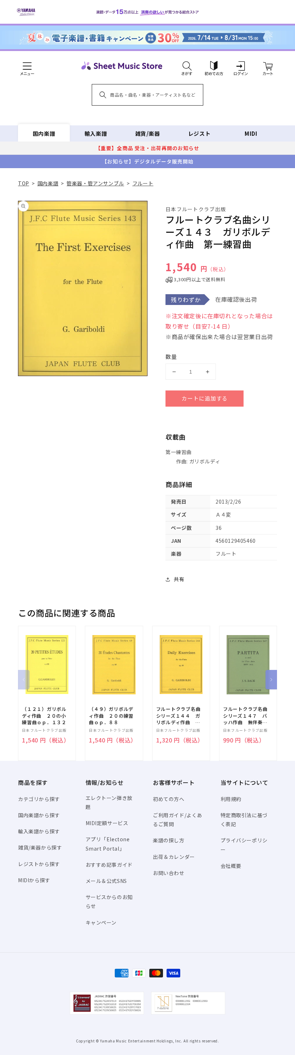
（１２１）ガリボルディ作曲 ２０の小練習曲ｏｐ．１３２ (44, 715)
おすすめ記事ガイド (109, 864)
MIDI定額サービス (107, 823)
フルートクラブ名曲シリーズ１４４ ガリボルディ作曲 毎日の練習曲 (178, 716)
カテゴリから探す (39, 798)
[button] (186, 66)
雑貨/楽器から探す (40, 847)
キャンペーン (101, 922)
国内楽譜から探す (39, 815)
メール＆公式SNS (106, 880)
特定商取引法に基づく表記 (244, 819)
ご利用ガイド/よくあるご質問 (177, 819)
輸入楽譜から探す (39, 831)
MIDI (251, 133)
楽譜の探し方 (169, 840)
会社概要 (231, 865)
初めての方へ (169, 798)
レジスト (199, 133)
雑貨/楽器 (147, 133)
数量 (171, 356)
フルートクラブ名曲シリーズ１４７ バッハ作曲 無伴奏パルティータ (245, 716)
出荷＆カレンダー (174, 856)
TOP (23, 183)
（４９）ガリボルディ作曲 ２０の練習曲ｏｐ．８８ (111, 715)
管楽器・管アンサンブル (95, 183)
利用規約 (231, 798)
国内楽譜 (44, 133)
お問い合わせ (169, 872)
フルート (142, 183)
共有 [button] (179, 579)
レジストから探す (39, 863)
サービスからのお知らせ (109, 901)
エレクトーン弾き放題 (109, 802)
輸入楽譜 (96, 133)
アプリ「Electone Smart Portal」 (108, 844)
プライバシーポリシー (244, 845)
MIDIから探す (34, 880)
